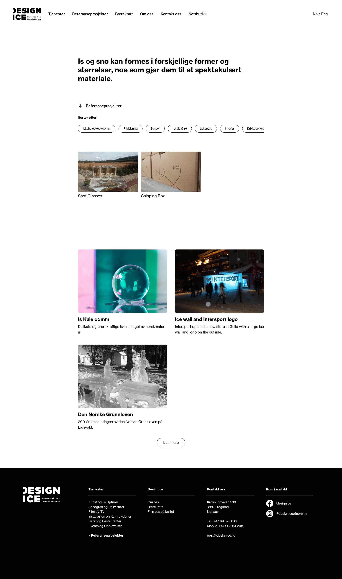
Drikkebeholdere (257, 128)
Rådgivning (131, 128)
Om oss (146, 14)
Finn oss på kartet (161, 512)
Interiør (229, 128)
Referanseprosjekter (90, 14)
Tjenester (56, 14)
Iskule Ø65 (180, 128)
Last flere (171, 442)
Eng (324, 14)
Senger (155, 128)
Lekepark (206, 128)
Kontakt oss (171, 14)
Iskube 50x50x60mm (96, 128)
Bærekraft (124, 14)
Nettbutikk (198, 14)
